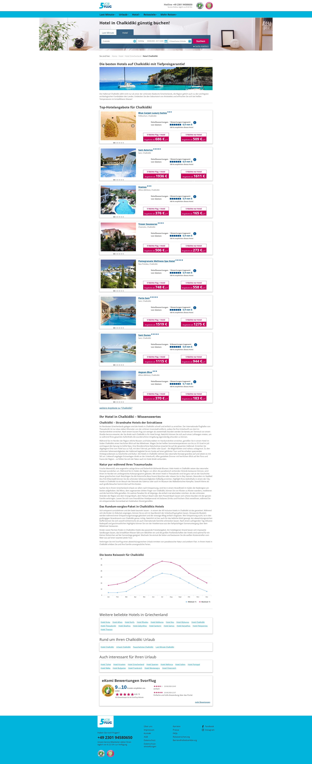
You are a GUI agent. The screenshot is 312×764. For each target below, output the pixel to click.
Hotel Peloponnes (200, 626)
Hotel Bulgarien (119, 668)
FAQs (175, 733)
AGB (146, 736)
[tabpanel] (118, 125)
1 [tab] (114, 143)
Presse (176, 730)
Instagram (209, 730)
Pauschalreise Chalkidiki (143, 647)
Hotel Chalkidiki (198, 622)
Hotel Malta (105, 668)
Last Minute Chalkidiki (165, 647)
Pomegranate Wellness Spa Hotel (156, 261)
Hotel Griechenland (136, 664)
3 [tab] (118, 143)
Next (133, 125)
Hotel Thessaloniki (108, 626)
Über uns (148, 726)
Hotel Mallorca (167, 664)
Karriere (176, 726)
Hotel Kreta (105, 622)
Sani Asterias (145, 149)
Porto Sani (144, 298)
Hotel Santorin (155, 626)
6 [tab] (123, 143)
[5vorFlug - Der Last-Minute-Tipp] (105, 6)
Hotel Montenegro (152, 668)
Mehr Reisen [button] (168, 14)
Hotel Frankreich (135, 668)
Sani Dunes (144, 335)
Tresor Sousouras (147, 224)
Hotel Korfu (129, 622)
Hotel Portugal (194, 664)
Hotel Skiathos (124, 626)
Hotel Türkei (106, 664)
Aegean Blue (145, 372)
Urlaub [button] (123, 14)
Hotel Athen (117, 622)
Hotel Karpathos (183, 626)
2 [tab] (116, 143)
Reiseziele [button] (150, 14)
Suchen (200, 41)
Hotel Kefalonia (157, 622)
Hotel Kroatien (119, 664)
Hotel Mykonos (182, 622)
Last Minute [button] (107, 14)
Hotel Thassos (106, 629)
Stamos (142, 187)
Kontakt (147, 733)
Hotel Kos (170, 622)
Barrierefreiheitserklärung (182, 740)
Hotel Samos (169, 626)
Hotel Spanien (152, 664)
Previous (104, 125)
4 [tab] (119, 143)
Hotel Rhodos (142, 622)
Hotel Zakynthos (140, 626)
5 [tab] (121, 143)
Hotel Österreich (169, 668)
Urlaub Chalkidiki (123, 647)
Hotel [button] (135, 14)
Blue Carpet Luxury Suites (152, 112)
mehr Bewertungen (202, 702)
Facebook (209, 726)
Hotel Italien (180, 664)
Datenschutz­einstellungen (150, 745)
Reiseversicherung (181, 736)
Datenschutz (150, 740)
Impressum (149, 730)
